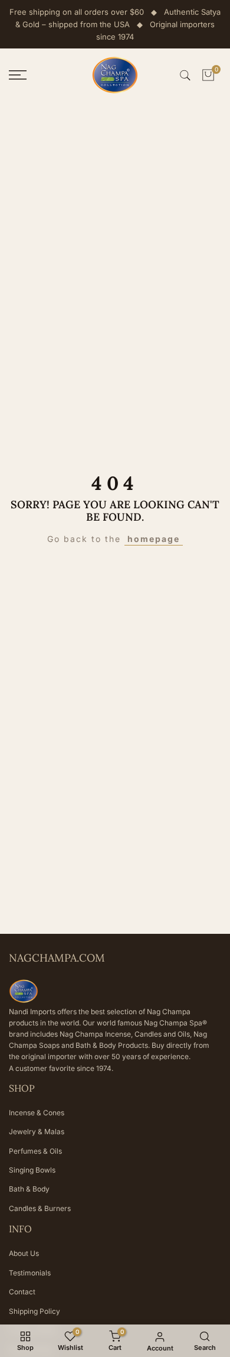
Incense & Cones (36, 1112)
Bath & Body (29, 1188)
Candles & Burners (40, 1208)
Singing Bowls (32, 1170)
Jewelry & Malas (36, 1131)
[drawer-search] (185, 75)
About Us (24, 1253)
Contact (22, 1291)
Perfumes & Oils (35, 1151)
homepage (153, 539)
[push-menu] (18, 75)
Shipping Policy (34, 1311)
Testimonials (30, 1272)
